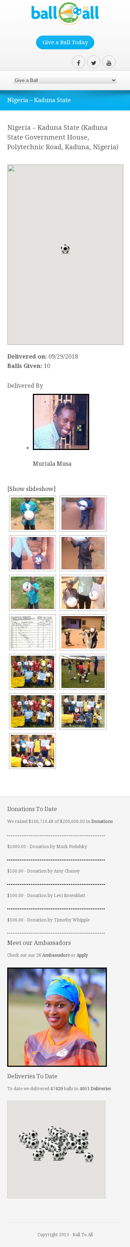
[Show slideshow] (31, 489)
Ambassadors (56, 955)
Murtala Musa (52, 463)
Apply (82, 955)
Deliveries (101, 1088)
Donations (102, 821)
